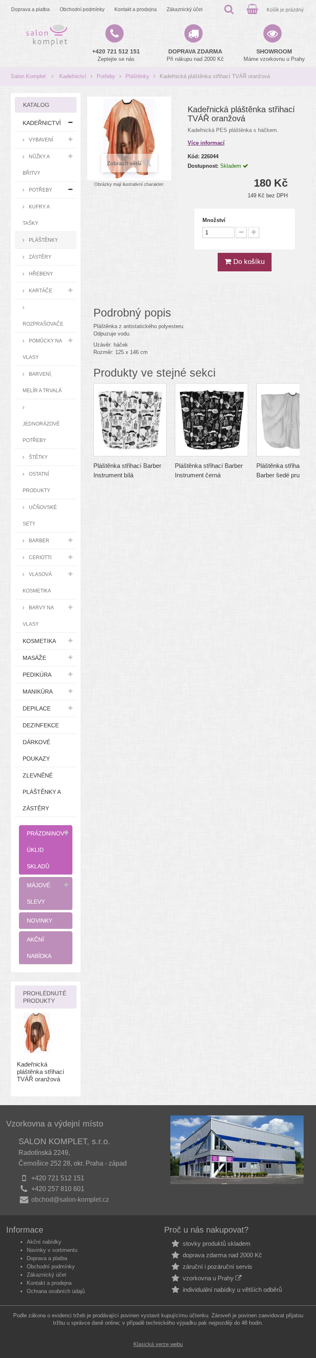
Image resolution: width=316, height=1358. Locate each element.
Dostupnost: (203, 166)
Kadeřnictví (72, 76)
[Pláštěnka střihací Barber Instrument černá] (211, 419)
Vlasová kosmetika (37, 582)
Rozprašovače (43, 323)
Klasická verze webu (158, 1344)
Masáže (34, 658)
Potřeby (106, 76)
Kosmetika (39, 641)
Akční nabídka (39, 947)
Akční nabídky (44, 1242)
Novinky (39, 920)
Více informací (206, 143)
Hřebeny (40, 273)
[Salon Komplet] (47, 35)
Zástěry (39, 256)
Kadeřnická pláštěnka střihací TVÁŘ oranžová (40, 1072)
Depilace (37, 708)
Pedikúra (37, 674)
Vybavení (40, 139)
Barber (38, 540)
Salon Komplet (28, 76)
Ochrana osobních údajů (56, 1291)
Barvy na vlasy (38, 616)
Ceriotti (39, 557)
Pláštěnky (137, 76)
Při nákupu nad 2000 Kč (195, 55)
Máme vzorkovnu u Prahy (274, 55)
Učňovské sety (40, 515)
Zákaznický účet (184, 9)
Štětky (38, 457)
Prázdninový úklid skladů (47, 850)
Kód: (194, 156)
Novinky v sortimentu (52, 1250)
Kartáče (40, 290)
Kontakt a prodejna (135, 9)
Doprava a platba (30, 9)
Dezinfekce (41, 725)
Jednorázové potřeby (41, 432)
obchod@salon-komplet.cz (70, 1199)
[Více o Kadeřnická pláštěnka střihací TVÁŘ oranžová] (37, 1033)
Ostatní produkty (36, 482)
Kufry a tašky (36, 215)
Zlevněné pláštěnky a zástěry (42, 792)
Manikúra (38, 691)
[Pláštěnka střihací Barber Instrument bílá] (130, 419)
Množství (213, 220)
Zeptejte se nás (116, 55)
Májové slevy (38, 893)
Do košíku (248, 262)
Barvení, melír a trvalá (42, 382)
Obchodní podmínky (82, 9)
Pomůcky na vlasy (42, 349)
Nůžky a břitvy (36, 165)
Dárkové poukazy (36, 750)
